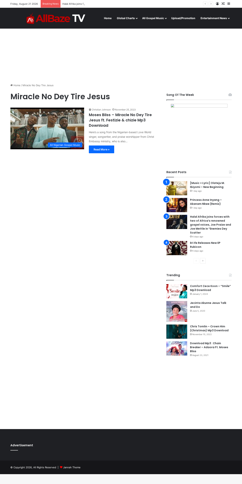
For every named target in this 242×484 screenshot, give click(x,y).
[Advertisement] (121, 51)
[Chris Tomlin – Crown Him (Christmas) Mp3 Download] (176, 331)
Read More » (101, 149)
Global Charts (126, 18)
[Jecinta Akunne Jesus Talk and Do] (176, 311)
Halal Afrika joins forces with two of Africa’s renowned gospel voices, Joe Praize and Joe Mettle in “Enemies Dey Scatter (210, 225)
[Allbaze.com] (55, 18)
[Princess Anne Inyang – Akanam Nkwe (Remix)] (176, 205)
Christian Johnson (101, 109)
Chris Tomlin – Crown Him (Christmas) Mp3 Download (209, 328)
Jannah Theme (72, 467)
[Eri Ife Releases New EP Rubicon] (176, 248)
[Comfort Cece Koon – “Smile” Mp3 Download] (176, 291)
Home (108, 18)
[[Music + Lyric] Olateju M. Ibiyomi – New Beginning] (176, 188)
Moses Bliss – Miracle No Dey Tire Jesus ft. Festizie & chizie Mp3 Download (120, 120)
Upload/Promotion (183, 18)
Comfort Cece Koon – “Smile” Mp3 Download (210, 288)
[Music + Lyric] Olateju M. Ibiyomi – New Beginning (207, 185)
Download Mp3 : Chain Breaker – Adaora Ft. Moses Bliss (209, 347)
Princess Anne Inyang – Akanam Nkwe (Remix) (206, 202)
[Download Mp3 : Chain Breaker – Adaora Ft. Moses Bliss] (176, 348)
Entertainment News (214, 18)
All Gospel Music (153, 18)
